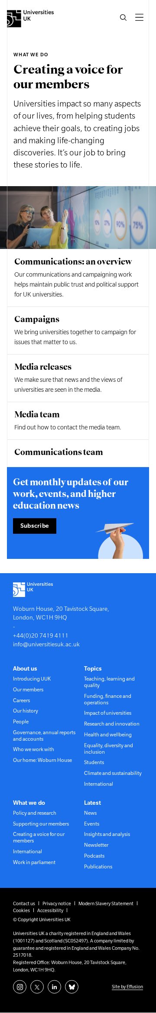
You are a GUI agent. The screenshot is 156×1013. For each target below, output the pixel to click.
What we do (30, 54)
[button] (123, 17)
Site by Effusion (127, 986)
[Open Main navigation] (139, 17)
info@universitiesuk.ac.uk (46, 644)
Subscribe (34, 525)
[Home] (30, 19)
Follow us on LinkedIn (54, 987)
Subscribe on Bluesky (71, 987)
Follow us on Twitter (37, 987)
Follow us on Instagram (19, 987)
